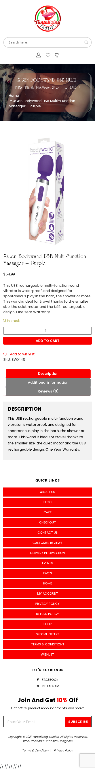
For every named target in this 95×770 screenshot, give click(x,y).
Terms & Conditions (47, 644)
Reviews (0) (48, 391)
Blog (48, 502)
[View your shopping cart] (56, 56)
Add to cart (47, 340)
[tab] (48, 373)
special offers (47, 634)
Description (48, 373)
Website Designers (59, 741)
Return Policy (47, 614)
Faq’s (47, 573)
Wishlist (47, 654)
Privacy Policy (47, 603)
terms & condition (35, 750)
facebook (50, 679)
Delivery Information (47, 553)
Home (14, 95)
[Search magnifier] (86, 42)
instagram (50, 686)
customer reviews (47, 543)
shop (48, 624)
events (47, 563)
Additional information (48, 382)
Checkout (47, 522)
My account (47, 593)
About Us (47, 492)
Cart (48, 512)
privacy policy (63, 750)
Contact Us (48, 532)
